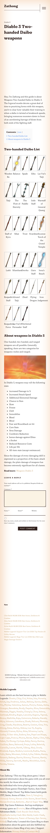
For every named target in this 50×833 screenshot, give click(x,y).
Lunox (12, 747)
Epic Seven (41, 818)
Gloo (40, 724)
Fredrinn (15, 701)
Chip (19, 698)
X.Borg (26, 747)
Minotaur (16, 754)
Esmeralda (44, 708)
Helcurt (35, 721)
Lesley (3, 734)
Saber (2, 741)
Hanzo (44, 754)
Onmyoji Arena (7, 798)
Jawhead (4, 714)
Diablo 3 (7, 22)
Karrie (19, 757)
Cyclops (20, 741)
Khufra (12, 714)
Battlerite (20, 801)
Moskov (18, 751)
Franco (14, 737)
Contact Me (33, 831)
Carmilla (4, 747)
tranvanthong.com (11, 677)
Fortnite (21, 808)
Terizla (3, 764)
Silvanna (32, 731)
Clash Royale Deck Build (27, 811)
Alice (36, 708)
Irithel (24, 754)
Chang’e (28, 711)
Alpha (35, 737)
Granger (4, 708)
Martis (43, 757)
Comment (8, 489)
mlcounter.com (25, 680)
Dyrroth (17, 760)
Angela (38, 728)
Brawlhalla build (7, 815)
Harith (19, 747)
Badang (11, 757)
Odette (37, 754)
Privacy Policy (19, 831)
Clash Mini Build (24, 815)
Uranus (11, 731)
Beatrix (26, 724)
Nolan (30, 698)
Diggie (12, 711)
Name (6, 511)
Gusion (34, 724)
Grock (39, 747)
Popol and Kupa (38, 734)
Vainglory (37, 795)
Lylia (30, 754)
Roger (19, 714)
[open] (44, 8)
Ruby (27, 741)
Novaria (42, 698)
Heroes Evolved (7, 801)
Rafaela (35, 718)
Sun (28, 734)
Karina (40, 741)
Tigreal (43, 714)
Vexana (10, 764)
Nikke (3, 821)
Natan (39, 705)
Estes (9, 728)
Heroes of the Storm (25, 798)
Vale (47, 737)
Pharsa (22, 737)
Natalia (19, 711)
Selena (42, 711)
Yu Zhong (11, 741)
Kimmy (27, 757)
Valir (2, 754)
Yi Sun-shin (12, 734)
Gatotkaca (19, 721)
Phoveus (44, 721)
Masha (25, 760)
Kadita (36, 751)
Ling (2, 724)
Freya (26, 744)
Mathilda (11, 718)
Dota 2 (29, 795)
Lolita (33, 744)
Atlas (25, 731)
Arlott (2, 701)
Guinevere (26, 718)
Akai (33, 747)
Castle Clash (38, 815)
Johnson (10, 721)
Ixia (35, 698)
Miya (2, 721)
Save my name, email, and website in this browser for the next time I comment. (24, 522)
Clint (41, 737)
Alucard (3, 731)
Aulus (46, 705)
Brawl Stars (40, 798)
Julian (23, 701)
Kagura (35, 714)
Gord (42, 760)
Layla (40, 731)
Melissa (30, 701)
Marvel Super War (34, 801)
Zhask (28, 721)
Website (34, 511)
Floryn (32, 705)
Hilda (2, 760)
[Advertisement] (25, 68)
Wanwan (4, 711)
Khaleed (4, 751)
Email (20, 511)
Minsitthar (34, 760)
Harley (16, 728)
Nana (42, 751)
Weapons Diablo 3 (24, 470)
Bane (11, 744)
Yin (1, 705)
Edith (44, 701)
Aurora (9, 760)
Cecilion (4, 744)
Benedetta (13, 708)
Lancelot (27, 714)
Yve (45, 724)
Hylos (19, 731)
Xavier (37, 701)
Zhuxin (12, 698)
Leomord (27, 751)
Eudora (22, 734)
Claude (8, 724)
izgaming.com (24, 677)
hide (19, 132)
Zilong (3, 728)
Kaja (18, 718)
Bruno (3, 718)
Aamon (25, 705)
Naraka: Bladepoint (9, 818)
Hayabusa (17, 724)
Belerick (40, 744)
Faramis (3, 757)
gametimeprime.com (37, 675)
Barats (29, 737)
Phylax (7, 705)
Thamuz (35, 757)
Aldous (23, 728)
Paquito (29, 708)
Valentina (16, 705)
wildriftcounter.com (37, 677)
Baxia (8, 754)
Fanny (33, 741)
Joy (7, 701)
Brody (21, 708)
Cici (24, 698)
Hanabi (43, 718)
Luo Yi (31, 728)
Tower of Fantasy (26, 818)
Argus (11, 751)
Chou (35, 711)
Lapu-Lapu (5, 737)
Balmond (18, 744)
